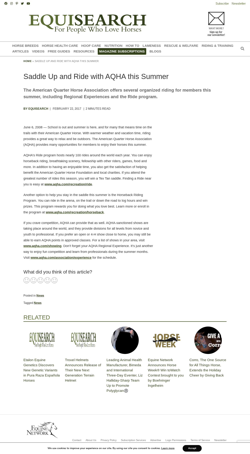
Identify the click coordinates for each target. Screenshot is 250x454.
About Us (91, 440)
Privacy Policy (109, 440)
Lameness (152, 46)
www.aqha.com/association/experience (61, 257)
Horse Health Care (60, 46)
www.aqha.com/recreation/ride (68, 184)
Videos (38, 51)
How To (132, 46)
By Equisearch (35, 108)
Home (27, 61)
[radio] (26, 281)
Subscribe (222, 3)
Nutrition (113, 46)
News (40, 295)
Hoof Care (91, 46)
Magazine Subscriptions (122, 51)
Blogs (155, 51)
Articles (20, 51)
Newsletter (239, 3)
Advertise (155, 440)
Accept (192, 448)
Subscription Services (133, 440)
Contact (76, 440)
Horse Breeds (25, 46)
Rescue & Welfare (181, 46)
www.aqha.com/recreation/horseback (75, 212)
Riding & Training (217, 46)
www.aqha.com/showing (42, 246)
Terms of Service (200, 440)
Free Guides (59, 51)
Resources (84, 51)
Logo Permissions (175, 440)
